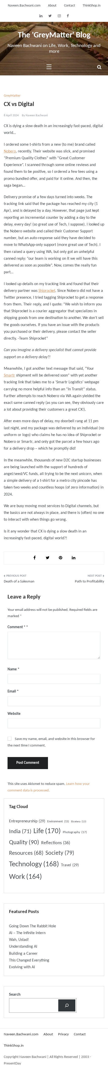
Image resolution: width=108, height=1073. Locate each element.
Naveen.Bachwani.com (24, 6)
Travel (70, 865)
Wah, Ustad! (19, 940)
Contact (69, 6)
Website (14, 714)
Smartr (9, 375)
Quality (24, 843)
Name (13, 669)
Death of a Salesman (19, 581)
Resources (26, 853)
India (20, 832)
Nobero (10, 151)
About (52, 6)
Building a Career (23, 954)
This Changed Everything (29, 960)
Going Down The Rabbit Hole (32, 926)
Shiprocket (46, 291)
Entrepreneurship (27, 821)
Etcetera (78, 821)
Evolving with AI (22, 967)
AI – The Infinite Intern (27, 933)
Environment (58, 821)
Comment (16, 627)
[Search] (66, 1005)
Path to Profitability (89, 581)
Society (59, 853)
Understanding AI (23, 947)
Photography (75, 832)
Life (47, 831)
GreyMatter (12, 96)
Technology (34, 864)
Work (25, 877)
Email (13, 691)
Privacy (63, 1034)
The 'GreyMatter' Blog (54, 35)
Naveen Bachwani (37, 115)
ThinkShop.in (91, 6)
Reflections (55, 843)
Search (15, 995)
